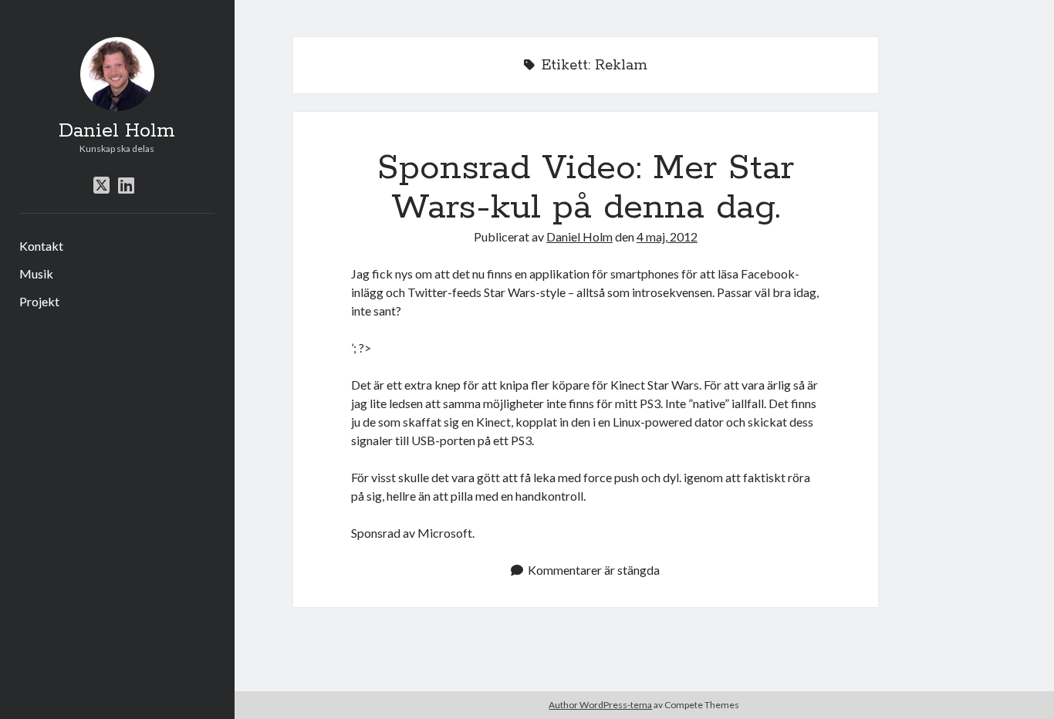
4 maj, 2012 (667, 236)
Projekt (39, 301)
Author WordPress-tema (600, 705)
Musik (36, 273)
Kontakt (41, 245)
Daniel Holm (117, 131)
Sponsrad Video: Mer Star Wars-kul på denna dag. (585, 188)
